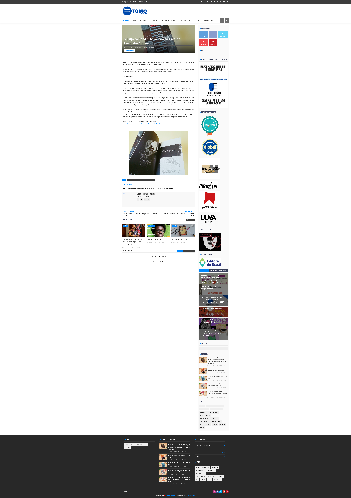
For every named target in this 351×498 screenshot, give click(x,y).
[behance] (224, 1)
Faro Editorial (213, 412)
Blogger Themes (190, 496)
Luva (201, 424)
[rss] (220, 1)
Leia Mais (191, 220)
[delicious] (227, 1)
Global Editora (205, 415)
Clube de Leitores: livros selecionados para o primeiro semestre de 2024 (212, 300)
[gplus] (208, 1)
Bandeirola (219, 406)
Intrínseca (212, 421)
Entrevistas (155, 20)
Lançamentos (144, 20)
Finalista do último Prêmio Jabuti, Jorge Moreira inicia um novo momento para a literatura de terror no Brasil (133, 242)
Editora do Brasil (216, 409)
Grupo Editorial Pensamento (209, 418)
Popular (204, 270)
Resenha (222, 424)
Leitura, (145, 47)
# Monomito (151, 180)
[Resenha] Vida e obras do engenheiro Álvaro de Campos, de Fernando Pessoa (217, 393)
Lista (219, 421)
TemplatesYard (171, 496)
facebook (191, 251)
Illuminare (203, 421)
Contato (148, 1)
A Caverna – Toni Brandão (211, 309)
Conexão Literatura (203, 445)
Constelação (204, 409)
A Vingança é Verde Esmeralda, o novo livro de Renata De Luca (212, 333)
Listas (183, 20)
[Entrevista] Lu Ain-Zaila (154, 239)
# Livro (144, 180)
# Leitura (129, 180)
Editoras (165, 20)
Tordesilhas (217, 479)
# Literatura (137, 180)
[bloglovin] (214, 1)
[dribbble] (217, 1)
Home (134, 1)
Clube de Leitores (207, 20)
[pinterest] (211, 1)
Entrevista (151, 225)
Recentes (213, 270)
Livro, (154, 47)
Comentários (222, 270)
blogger (179, 251)
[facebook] (201, 1)
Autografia (210, 406)
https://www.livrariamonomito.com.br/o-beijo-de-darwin (141, 124)
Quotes (215, 424)
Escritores (175, 20)
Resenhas (134, 20)
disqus (185, 251)
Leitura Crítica (193, 20)
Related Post (127, 220)
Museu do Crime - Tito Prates (181, 239)
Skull (202, 427)
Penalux (207, 424)
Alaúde (198, 467)
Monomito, (159, 47)
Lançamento (138, 444)
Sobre (141, 1)
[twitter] (204, 1)
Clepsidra (214, 467)
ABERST (125, 225)
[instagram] (198, 1)
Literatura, (150, 47)
